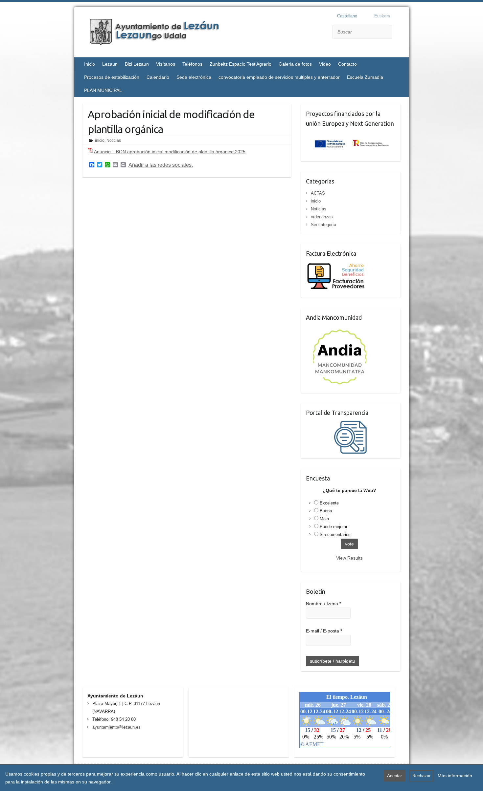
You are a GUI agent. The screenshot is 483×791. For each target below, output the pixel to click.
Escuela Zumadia (365, 77)
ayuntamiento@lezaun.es (116, 727)
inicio (99, 140)
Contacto (347, 64)
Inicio (89, 64)
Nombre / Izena (323, 603)
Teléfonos (192, 64)
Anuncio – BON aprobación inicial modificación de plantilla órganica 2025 (169, 151)
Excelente (329, 503)
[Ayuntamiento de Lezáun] (163, 33)
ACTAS (318, 193)
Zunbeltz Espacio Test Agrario (240, 64)
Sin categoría (323, 224)
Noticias (113, 140)
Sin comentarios (335, 534)
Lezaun (110, 64)
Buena (326, 510)
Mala (324, 518)
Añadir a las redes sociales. (160, 165)
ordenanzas (322, 216)
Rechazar (421, 775)
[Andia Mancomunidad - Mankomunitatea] (340, 329)
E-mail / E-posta (324, 630)
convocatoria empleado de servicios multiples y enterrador (279, 77)
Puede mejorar (333, 526)
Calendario (158, 77)
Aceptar (394, 775)
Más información (455, 775)
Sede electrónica (193, 77)
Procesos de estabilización (111, 77)
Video (325, 64)
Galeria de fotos (295, 64)
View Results (349, 558)
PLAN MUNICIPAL (103, 90)
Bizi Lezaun (137, 64)
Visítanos (165, 64)
